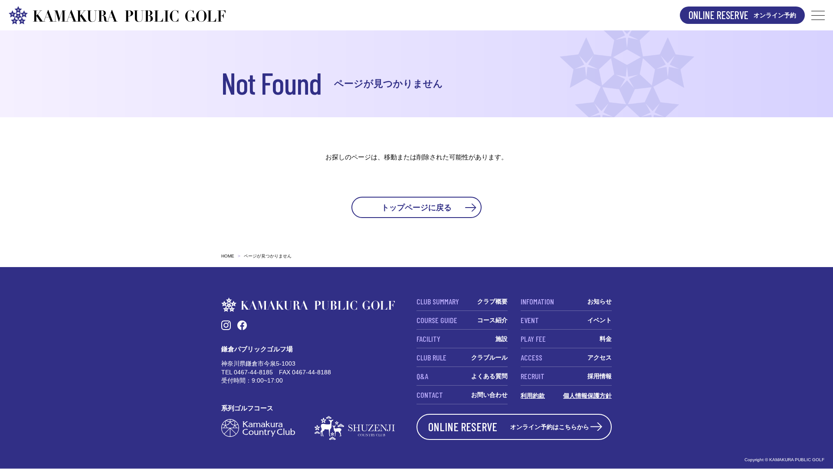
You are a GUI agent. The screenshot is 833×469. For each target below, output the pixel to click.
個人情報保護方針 (587, 395)
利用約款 (533, 395)
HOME (227, 256)
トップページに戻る (416, 207)
